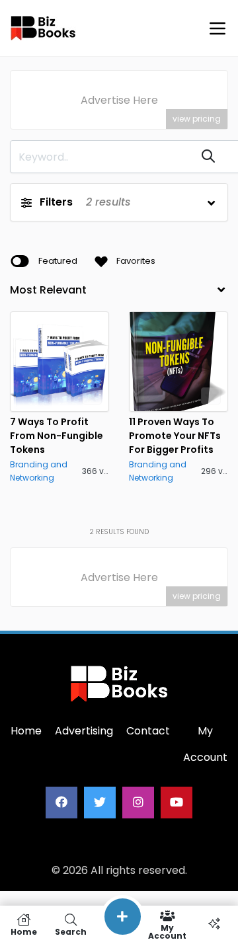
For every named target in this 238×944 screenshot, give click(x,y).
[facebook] (61, 802)
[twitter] (100, 802)
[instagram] (138, 802)
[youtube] (176, 802)
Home (24, 931)
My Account (167, 931)
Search (71, 931)
